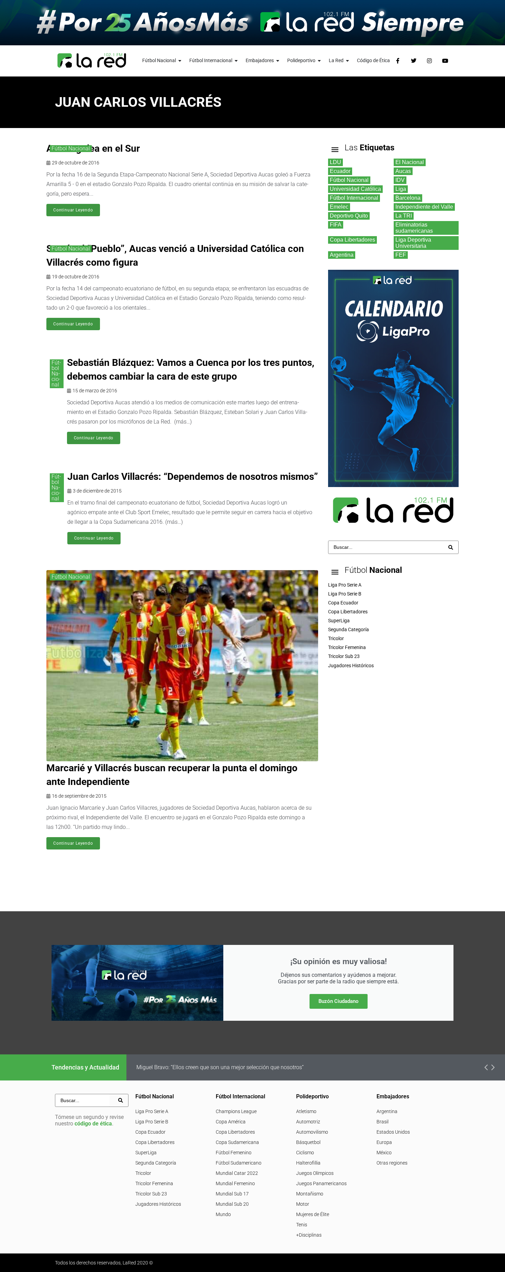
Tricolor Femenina (154, 1183)
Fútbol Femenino (233, 1152)
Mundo (223, 1214)
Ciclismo (305, 1152)
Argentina (387, 1111)
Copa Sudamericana (237, 1142)
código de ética (93, 1123)
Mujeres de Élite (312, 1214)
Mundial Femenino (235, 1183)
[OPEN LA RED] (347, 60)
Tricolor (143, 1173)
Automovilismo (312, 1132)
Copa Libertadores (155, 1142)
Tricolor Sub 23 (151, 1193)
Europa (384, 1142)
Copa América (231, 1121)
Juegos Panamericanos (321, 1183)
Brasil (383, 1121)
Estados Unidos (393, 1132)
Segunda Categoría (155, 1163)
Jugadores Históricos (158, 1204)
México (384, 1152)
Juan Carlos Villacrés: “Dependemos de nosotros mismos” (192, 476)
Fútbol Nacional (71, 148)
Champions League (236, 1111)
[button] (486, 1067)
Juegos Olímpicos (315, 1173)
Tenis (301, 1224)
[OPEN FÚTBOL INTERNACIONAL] (236, 60)
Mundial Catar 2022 (237, 1173)
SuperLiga (146, 1152)
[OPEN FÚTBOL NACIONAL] (180, 60)
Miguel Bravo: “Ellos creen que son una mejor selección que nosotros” (220, 1067)
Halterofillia (308, 1163)
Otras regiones (392, 1163)
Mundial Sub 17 (232, 1193)
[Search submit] (450, 547)
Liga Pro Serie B (151, 1121)
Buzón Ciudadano (338, 1001)
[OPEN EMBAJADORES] (278, 60)
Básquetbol (308, 1142)
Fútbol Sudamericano (238, 1163)
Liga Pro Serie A (151, 1111)
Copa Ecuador (150, 1132)
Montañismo (309, 1193)
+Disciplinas (309, 1235)
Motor (302, 1204)
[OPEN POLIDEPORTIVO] (319, 60)
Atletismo (306, 1111)
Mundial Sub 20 (232, 1204)
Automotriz (308, 1121)
